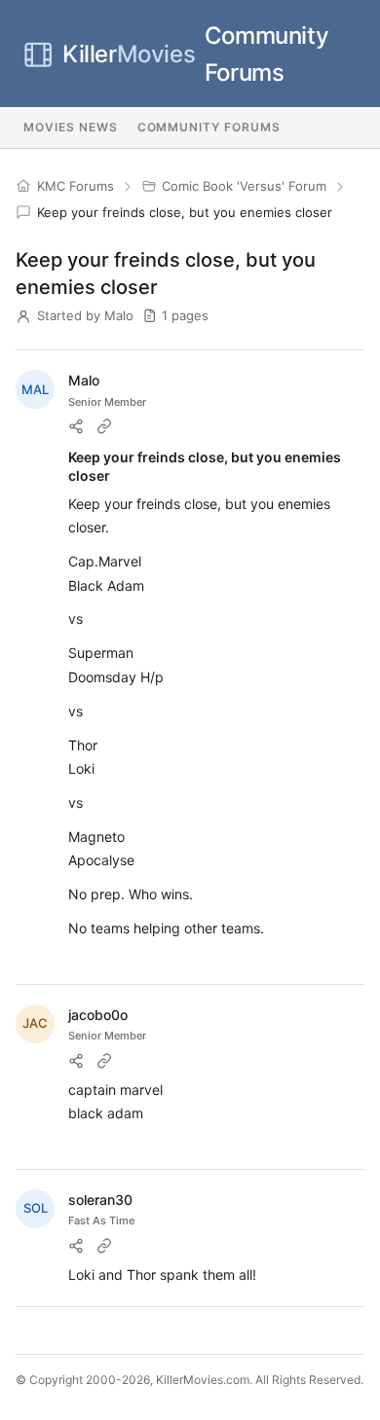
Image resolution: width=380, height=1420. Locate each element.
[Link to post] (104, 426)
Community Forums (195, 54)
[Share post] (76, 426)
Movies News (70, 127)
